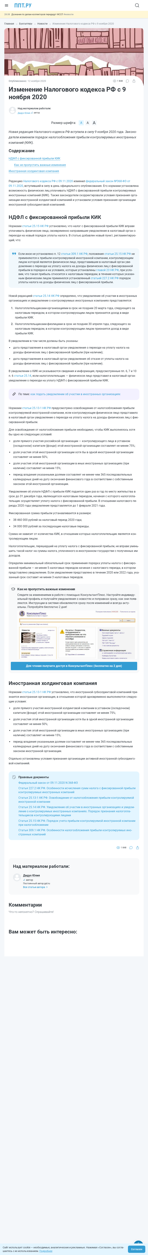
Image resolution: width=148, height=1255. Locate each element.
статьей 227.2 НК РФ (105, 278)
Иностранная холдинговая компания (34, 171)
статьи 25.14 (22, 375)
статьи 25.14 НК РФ (46, 296)
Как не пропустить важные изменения (40, 165)
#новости (68, 14)
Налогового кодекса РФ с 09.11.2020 (48, 181)
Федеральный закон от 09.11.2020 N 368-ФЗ (48, 782)
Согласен (136, 1249)
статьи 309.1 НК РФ (74, 254)
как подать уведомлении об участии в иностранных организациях (75, 394)
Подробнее (45, 1251)
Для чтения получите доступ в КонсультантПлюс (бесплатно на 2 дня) (74, 666)
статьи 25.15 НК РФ (35, 226)
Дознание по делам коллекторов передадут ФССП (37, 14)
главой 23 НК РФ (107, 270)
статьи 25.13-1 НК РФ (36, 408)
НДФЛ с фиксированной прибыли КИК (34, 158)
